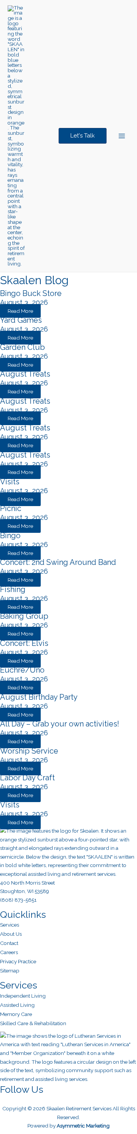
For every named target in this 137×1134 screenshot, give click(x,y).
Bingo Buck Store (31, 293)
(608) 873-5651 (18, 900)
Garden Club (22, 347)
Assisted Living (17, 1005)
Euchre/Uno (22, 670)
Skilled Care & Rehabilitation (33, 1023)
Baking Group (24, 616)
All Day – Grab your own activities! (59, 723)
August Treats (25, 374)
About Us (11, 934)
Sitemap (9, 970)
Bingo (10, 535)
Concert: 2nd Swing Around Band (58, 562)
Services (9, 925)
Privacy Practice (18, 961)
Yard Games (21, 320)
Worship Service (29, 750)
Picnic (10, 508)
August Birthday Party (39, 697)
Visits (9, 481)
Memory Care (16, 1014)
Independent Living (23, 996)
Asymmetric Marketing (83, 1126)
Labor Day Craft (27, 777)
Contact (9, 943)
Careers (9, 952)
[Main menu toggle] (122, 136)
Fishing (12, 589)
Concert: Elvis (24, 643)
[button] (83, 136)
